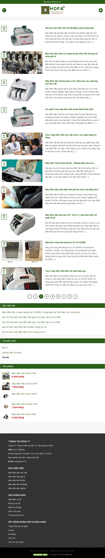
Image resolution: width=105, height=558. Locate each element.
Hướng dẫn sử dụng (11, 352)
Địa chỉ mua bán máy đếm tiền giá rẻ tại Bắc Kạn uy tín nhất (31, 322)
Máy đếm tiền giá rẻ (16, 476)
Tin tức (5, 357)
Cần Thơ (11, 538)
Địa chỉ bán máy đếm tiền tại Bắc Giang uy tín (24, 327)
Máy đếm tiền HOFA (16, 480)
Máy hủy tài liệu (14, 507)
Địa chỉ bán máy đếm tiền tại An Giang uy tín (23, 332)
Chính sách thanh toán (39, 551)
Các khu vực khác (16, 542)
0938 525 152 (56, 2)
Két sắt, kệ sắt (14, 503)
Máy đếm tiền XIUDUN (17, 484)
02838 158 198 (18, 457)
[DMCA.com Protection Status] (40, 554)
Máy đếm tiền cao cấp (17, 473)
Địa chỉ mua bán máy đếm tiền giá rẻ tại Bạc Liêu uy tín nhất (31, 317)
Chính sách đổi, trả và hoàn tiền (62, 551)
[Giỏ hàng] (101, 10)
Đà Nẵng (12, 534)
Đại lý (5, 347)
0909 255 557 (33, 457)
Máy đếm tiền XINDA (17, 488)
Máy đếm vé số (14, 499)
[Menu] (4, 10)
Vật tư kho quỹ (14, 511)
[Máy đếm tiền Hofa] (52, 10)
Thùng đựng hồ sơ (16, 515)
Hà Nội (11, 530)
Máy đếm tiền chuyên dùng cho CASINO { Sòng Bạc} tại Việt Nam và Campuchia (41, 312)
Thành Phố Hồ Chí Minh (18, 526)
